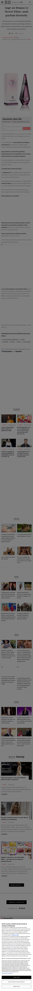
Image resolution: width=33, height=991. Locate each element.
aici (11, 948)
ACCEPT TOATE (16, 977)
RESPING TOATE (16, 986)
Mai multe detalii (15, 935)
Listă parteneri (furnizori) (7, 973)
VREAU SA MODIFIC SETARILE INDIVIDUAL (16, 981)
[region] (16, 955)
